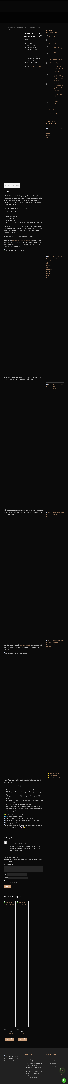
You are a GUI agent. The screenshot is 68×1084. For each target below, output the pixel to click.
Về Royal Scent (24, 8)
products (46, 8)
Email (6, 877)
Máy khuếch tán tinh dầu (16, 27)
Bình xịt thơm (53, 36)
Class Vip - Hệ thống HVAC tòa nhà (58, 96)
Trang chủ (6, 27)
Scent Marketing (36, 8)
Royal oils (51, 110)
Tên (5, 874)
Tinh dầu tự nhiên (54, 113)
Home (15, 8)
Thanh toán (52, 1061)
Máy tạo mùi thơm (54, 63)
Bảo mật (51, 1059)
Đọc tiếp (9, 1039)
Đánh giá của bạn (9, 864)
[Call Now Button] (64, 1080)
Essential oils (52, 40)
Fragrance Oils (53, 44)
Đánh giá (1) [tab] (15, 185)
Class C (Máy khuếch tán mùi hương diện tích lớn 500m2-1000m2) (58, 87)
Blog (52, 8)
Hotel (55, 52)
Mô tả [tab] (7, 185)
